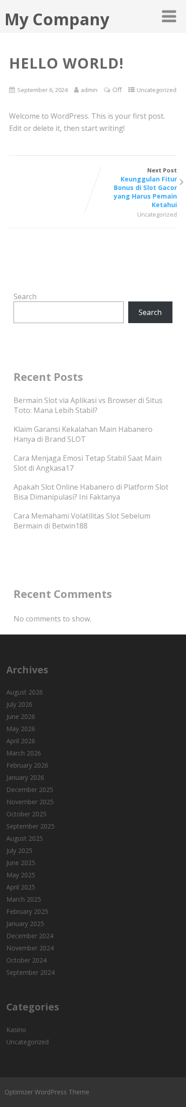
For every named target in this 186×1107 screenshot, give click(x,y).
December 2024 (29, 935)
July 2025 (19, 850)
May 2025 (20, 875)
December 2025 (29, 789)
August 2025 (24, 838)
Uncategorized (157, 90)
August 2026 (24, 692)
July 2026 (19, 704)
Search (25, 296)
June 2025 (20, 862)
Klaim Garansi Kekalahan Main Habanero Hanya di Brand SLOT (83, 434)
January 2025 (25, 923)
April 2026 (20, 740)
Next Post (145, 187)
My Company (57, 19)
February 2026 (27, 765)
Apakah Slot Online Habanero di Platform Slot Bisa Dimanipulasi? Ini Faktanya (91, 492)
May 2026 (20, 728)
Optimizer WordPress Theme (47, 1092)
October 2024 (26, 960)
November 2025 (30, 801)
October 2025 (26, 814)
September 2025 (30, 826)
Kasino (16, 1029)
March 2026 (23, 753)
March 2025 (23, 899)
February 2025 (27, 911)
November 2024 (30, 948)
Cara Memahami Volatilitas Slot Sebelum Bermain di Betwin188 (82, 521)
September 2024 (30, 972)
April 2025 (20, 887)
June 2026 (20, 716)
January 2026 (25, 777)
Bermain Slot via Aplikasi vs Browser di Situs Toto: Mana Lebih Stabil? (88, 405)
